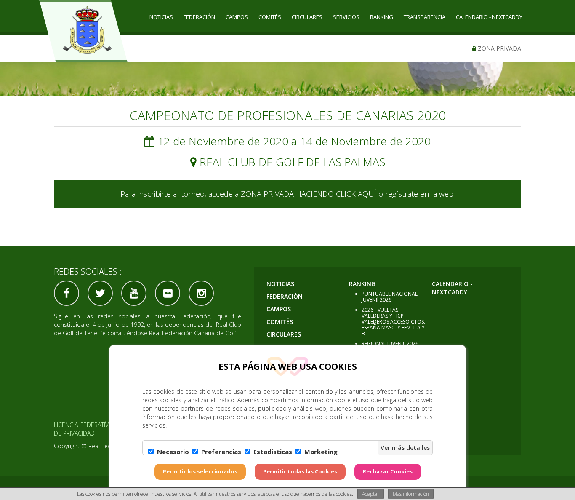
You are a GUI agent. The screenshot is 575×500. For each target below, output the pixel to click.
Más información (411, 493)
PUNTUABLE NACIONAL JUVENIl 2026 (390, 296)
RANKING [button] (381, 17)
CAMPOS (237, 17)
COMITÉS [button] (269, 17)
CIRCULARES (307, 17)
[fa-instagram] (201, 293)
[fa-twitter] (100, 293)
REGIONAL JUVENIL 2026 (390, 343)
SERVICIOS (346, 17)
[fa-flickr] (167, 293)
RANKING (362, 284)
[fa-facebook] (66, 293)
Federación (199, 17)
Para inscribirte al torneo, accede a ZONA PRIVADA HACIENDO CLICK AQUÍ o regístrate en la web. (287, 194)
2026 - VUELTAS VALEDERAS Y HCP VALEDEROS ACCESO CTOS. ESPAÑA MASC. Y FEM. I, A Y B (393, 321)
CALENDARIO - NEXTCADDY (489, 17)
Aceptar (370, 493)
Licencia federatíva (83, 425)
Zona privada (498, 48)
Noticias (161, 17)
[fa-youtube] (133, 293)
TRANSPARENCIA (424, 17)
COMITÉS (279, 322)
